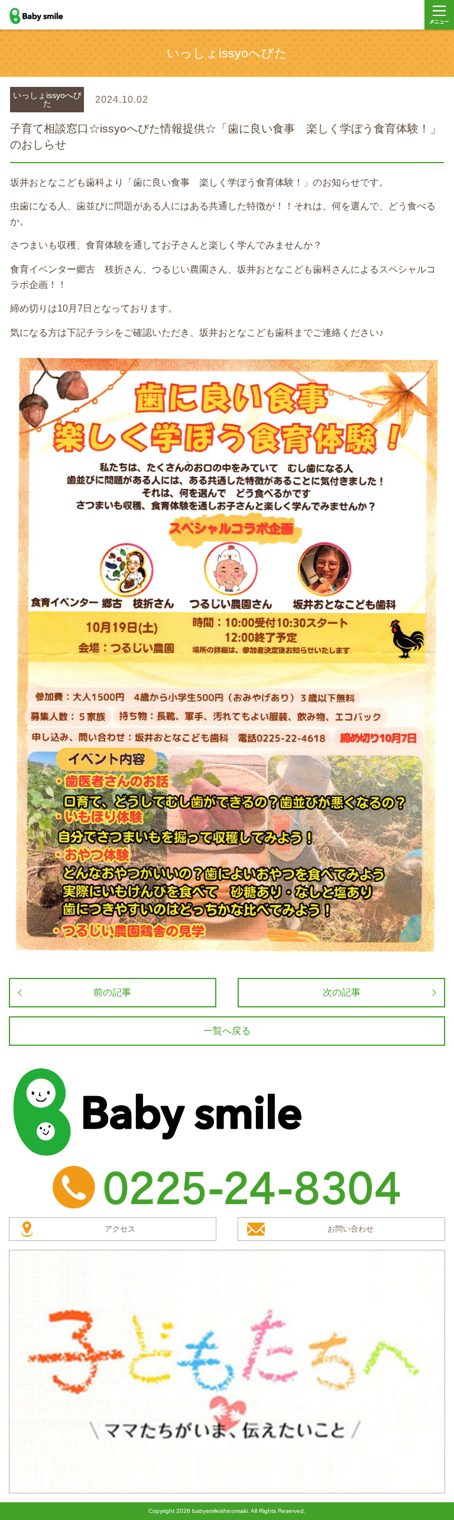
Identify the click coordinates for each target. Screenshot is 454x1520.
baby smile (49, 16)
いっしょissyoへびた (47, 99)
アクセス (120, 1228)
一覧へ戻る (227, 1031)
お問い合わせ (350, 1228)
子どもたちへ (227, 1371)
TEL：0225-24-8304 (227, 1187)
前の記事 (112, 992)
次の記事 (342, 992)
